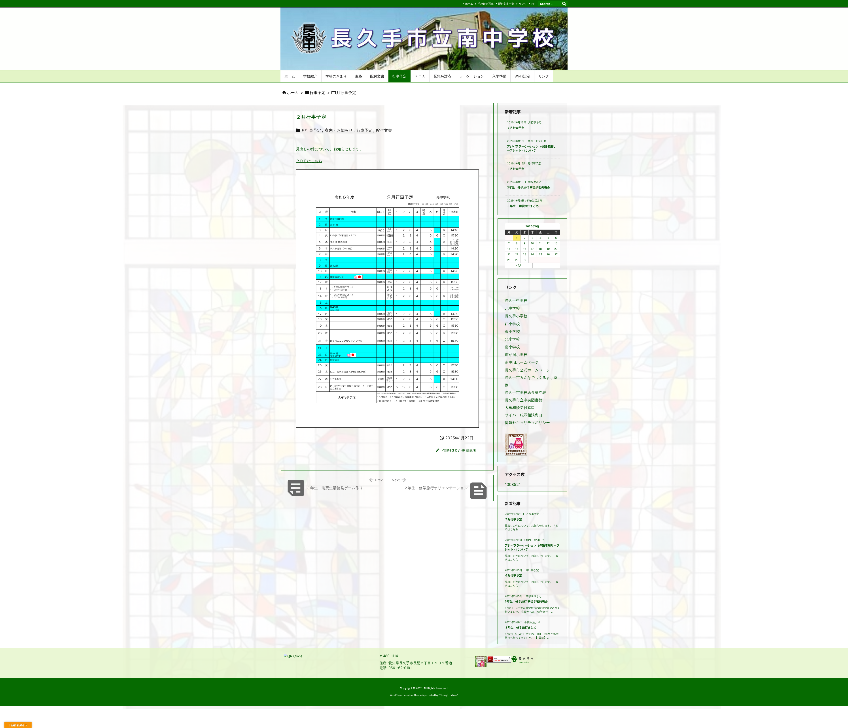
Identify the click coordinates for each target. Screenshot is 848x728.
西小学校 (512, 324)
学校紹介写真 (486, 3)
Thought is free (448, 695)
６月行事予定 (515, 169)
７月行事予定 (515, 128)
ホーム (469, 3)
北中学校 (512, 308)
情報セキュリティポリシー (527, 422)
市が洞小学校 (516, 355)
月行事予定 (346, 92)
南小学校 (512, 347)
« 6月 (519, 265)
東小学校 (512, 331)
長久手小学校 (516, 316)
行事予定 (318, 92)
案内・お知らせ (339, 130)
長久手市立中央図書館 (523, 400)
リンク (523, 3)
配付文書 (384, 130)
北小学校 (512, 339)
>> (533, 3)
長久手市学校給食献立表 (525, 392)
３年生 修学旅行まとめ (523, 206)
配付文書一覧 (506, 3)
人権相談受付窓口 (520, 407)
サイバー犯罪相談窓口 (523, 415)
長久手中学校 (516, 301)
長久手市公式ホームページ (527, 370)
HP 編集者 (468, 450)
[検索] (564, 3)
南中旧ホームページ (522, 362)
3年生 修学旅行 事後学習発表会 (528, 187)
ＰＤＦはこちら (309, 161)
